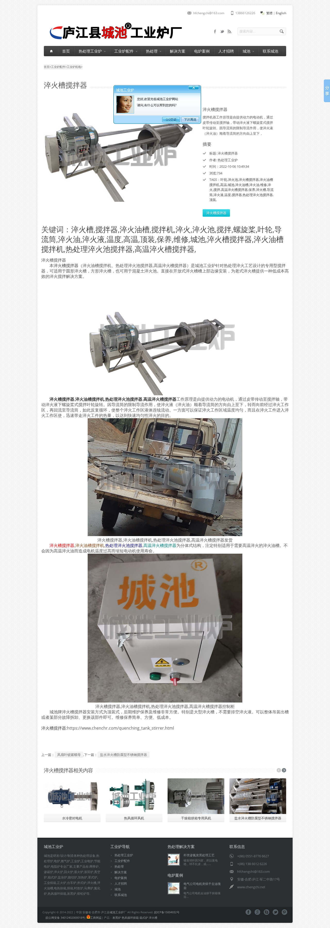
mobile (215, 31)
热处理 (152, 51)
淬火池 (233, 179)
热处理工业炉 (90, 51)
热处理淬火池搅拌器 (258, 194)
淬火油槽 (242, 184)
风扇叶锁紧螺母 (69, 754)
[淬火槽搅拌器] (118, 154)
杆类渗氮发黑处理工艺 (199, 855)
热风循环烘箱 (130, 917)
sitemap (222, 31)
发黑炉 (116, 917)
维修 (263, 184)
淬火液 (218, 194)
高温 (223, 184)
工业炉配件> (59, 67)
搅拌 (216, 189)
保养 (252, 189)
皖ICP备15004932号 (166, 912)
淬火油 (254, 184)
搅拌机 (162, 229)
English (281, 13)
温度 (227, 194)
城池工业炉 (117, 912)
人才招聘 (226, 51)
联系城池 (270, 51)
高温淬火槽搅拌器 (234, 189)
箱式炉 (143, 917)
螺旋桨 (244, 229)
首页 (66, 51)
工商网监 (96, 917)
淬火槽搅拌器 (249, 179)
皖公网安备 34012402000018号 (65, 917)
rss (229, 31)
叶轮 (223, 179)
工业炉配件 (124, 51)
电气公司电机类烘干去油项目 (202, 886)
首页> (47, 67)
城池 (246, 51)
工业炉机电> (74, 67)
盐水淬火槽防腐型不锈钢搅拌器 (123, 754)
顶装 (212, 199)
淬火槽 (261, 189)
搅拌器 (237, 194)
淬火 (183, 229)
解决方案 (177, 51)
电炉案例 (202, 51)
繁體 (269, 13)
